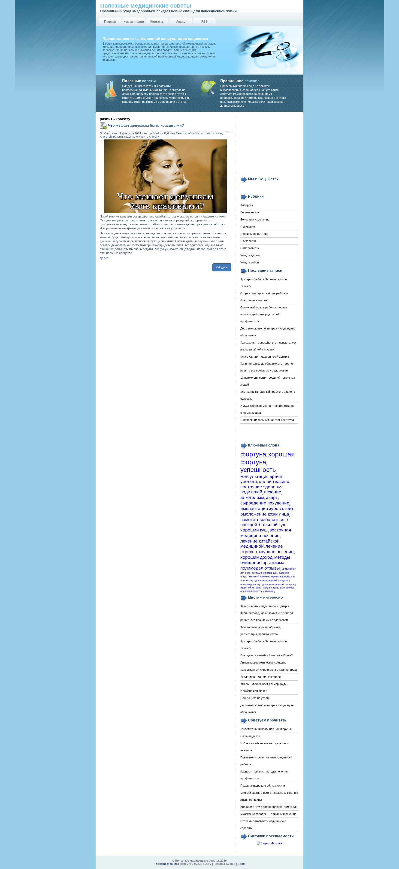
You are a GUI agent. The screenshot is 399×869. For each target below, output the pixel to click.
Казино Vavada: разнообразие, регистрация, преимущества (260, 631)
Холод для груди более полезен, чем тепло (268, 807)
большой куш (272, 524)
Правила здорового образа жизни (262, 785)
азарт (272, 497)
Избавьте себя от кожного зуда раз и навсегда (264, 747)
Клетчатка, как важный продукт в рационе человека (267, 395)
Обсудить (222, 267)
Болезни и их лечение (254, 219)
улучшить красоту (147, 136)
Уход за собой (185, 133)
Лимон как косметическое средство (263, 662)
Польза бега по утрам (254, 698)
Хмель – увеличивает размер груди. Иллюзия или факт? (263, 687)
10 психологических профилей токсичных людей (267, 381)
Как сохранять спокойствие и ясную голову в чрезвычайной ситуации (268, 346)
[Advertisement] (269, 146)
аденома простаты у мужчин (257, 591)
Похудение (247, 226)
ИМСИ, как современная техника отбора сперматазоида (267, 409)
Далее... (105, 258)
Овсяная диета (250, 736)
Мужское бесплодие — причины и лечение (268, 814)
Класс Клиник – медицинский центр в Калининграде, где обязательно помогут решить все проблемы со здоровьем (266, 363)
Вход (241, 864)
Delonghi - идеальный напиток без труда (267, 420)
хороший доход (256, 557)
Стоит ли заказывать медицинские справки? (263, 825)
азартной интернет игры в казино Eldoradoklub (267, 587)
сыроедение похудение (264, 503)
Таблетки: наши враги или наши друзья (266, 729)
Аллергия (246, 205)
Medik (157, 133)
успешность (258, 469)
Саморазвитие (250, 248)
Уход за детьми (250, 255)
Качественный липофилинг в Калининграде (269, 669)
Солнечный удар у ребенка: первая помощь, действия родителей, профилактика (263, 314)
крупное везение (276, 551)
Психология (248, 241)
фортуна (253, 454)
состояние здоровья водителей (261, 489)
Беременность (250, 212)
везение (272, 491)
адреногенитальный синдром (278, 584)
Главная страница (166, 864)
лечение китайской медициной (260, 544)
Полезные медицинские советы (145, 5)
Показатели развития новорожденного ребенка (266, 761)
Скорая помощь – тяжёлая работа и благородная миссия (264, 297)
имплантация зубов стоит (266, 508)
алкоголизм (252, 497)
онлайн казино (274, 481)
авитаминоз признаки (264, 572)
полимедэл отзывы (260, 568)
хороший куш (254, 530)
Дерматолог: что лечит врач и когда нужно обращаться (267, 332)
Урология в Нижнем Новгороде (260, 677)
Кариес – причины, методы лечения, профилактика (264, 775)
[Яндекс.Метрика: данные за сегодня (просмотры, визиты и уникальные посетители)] (269, 843)
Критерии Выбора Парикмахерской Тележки (263, 283)
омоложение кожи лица (264, 514)
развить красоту (123, 136)
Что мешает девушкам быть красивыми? (146, 125)
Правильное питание (254, 233)
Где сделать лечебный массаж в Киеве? (266, 655)
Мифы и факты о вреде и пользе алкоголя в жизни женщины (269, 796)
